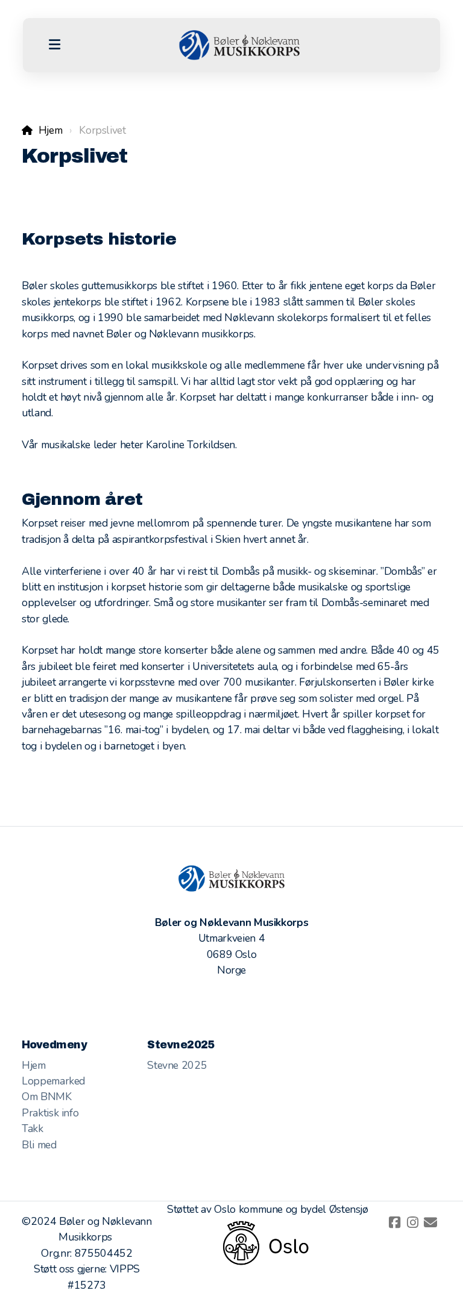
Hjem (50, 130)
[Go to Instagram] (412, 1222)
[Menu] (54, 45)
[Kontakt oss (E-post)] (430, 1222)
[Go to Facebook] (394, 1222)
